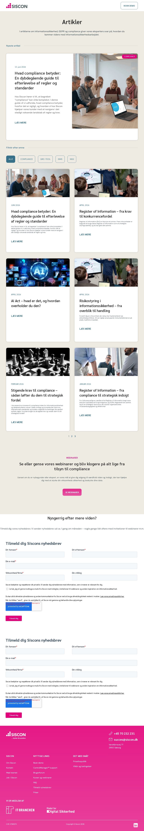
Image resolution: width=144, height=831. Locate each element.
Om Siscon (11, 763)
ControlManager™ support (45, 767)
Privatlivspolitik (79, 761)
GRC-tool (45, 159)
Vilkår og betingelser (82, 766)
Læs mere (20, 122)
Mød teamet (11, 772)
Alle (11, 159)
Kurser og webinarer (42, 777)
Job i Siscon (11, 777)
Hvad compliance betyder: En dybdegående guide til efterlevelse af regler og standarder (38, 80)
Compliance (26, 159)
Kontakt (9, 767)
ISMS (60, 159)
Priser (35, 792)
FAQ (35, 782)
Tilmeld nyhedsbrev (42, 787)
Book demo (38, 763)
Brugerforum (39, 772)
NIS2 (72, 159)
